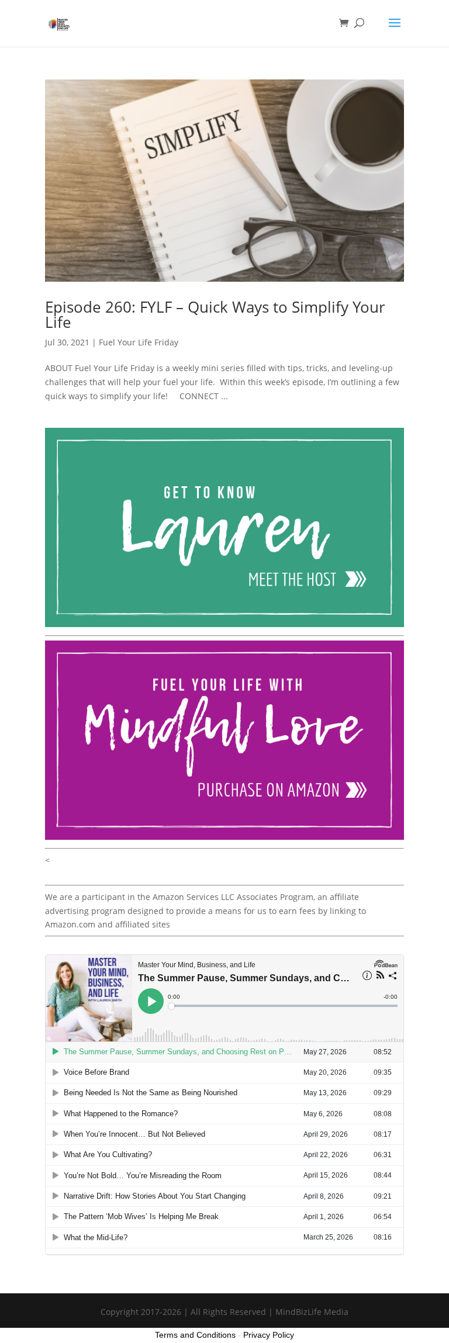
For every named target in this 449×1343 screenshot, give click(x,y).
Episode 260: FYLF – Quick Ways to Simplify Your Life (215, 314)
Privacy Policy (268, 1334)
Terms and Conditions (195, 1334)
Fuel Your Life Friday (138, 342)
